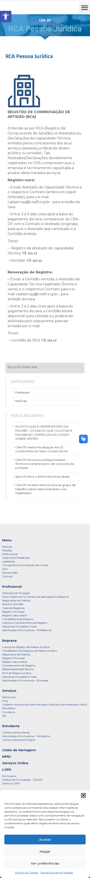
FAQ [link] (5, 700)
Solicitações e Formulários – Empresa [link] (25, 680)
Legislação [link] (8, 561)
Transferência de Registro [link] (18, 619)
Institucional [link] (10, 554)
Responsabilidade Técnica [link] (18, 669)
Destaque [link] (22, 392)
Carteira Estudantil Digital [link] (18, 739)
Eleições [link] (7, 550)
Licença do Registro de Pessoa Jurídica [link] (26, 647)
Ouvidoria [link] (8, 712)
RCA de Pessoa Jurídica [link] (16, 673)
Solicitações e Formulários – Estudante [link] (26, 736)
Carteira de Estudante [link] (15, 732)
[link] (5, 16)
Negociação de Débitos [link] (16, 600)
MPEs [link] (6, 757)
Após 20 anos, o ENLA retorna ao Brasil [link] (42, 476)
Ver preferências (45, 863)
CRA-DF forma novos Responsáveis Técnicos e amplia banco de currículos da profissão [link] (44, 464)
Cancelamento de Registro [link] (18, 665)
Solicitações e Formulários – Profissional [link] (26, 630)
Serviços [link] (9, 691)
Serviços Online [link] (15, 763)
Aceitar (45, 839)
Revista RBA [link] (10, 572)
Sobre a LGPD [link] (11, 783)
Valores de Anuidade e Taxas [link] (19, 626)
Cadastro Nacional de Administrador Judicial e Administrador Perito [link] (44, 704)
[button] (83, 795)
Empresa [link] (9, 641)
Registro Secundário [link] (14, 615)
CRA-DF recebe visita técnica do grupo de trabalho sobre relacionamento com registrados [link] (45, 489)
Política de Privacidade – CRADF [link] (22, 779)
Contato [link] (7, 576)
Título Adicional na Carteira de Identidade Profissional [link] (35, 596)
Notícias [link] (21, 401)
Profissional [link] (12, 587)
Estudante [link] (11, 726)
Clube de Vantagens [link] (19, 750)
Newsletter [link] (9, 708)
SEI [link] (4, 715)
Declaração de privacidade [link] (56, 872)
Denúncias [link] (9, 697)
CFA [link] (5, 569)
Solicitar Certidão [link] (13, 604)
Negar (45, 851)
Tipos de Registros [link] (13, 608)
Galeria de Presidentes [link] (15, 557)
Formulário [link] (9, 776)
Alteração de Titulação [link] (16, 593)
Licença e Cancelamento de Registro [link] (24, 622)
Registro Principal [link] (13, 611)
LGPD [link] (6, 770)
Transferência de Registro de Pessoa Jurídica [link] (29, 650)
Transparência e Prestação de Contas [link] (25, 565)
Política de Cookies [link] (26, 872)
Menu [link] (7, 540)
